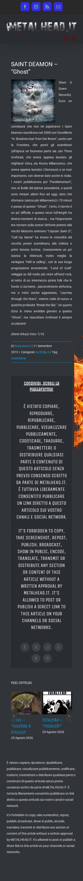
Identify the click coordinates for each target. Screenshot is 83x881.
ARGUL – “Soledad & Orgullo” (21, 726)
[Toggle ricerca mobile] (65, 37)
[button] (14, 716)
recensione (18, 358)
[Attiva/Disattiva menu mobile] (74, 37)
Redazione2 (22, 346)
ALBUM (41, 352)
